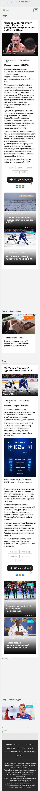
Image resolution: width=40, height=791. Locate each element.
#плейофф (26, 552)
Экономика (30, 775)
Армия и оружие (26, 196)
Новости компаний (27, 782)
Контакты (20, 786)
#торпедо (26, 556)
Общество (11, 778)
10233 (23, 252)
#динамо (13, 556)
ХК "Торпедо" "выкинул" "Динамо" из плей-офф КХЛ (20, 257)
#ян (15, 172)
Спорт (30, 232)
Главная (9, 775)
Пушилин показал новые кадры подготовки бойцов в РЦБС (19, 220)
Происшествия (10, 782)
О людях (28, 317)
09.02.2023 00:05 (13, 213)
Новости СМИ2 (7, 659)
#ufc (24, 172)
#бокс (10, 168)
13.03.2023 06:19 (13, 252)
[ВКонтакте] (17, 186)
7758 (22, 638)
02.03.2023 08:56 (13, 602)
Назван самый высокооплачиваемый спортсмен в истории (17, 645)
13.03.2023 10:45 (24, 60)
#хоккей (13, 552)
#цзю (29, 168)
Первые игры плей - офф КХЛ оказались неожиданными (18, 608)
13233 (23, 602)
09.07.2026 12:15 (11, 338)
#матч (20, 561)
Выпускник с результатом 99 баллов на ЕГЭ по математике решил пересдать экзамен (16, 343)
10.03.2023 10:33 (13, 638)
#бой (20, 168)
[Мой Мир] (23, 186)
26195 (23, 213)
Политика (18, 775)
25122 (21, 338)
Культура (21, 778)
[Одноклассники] (20, 186)
